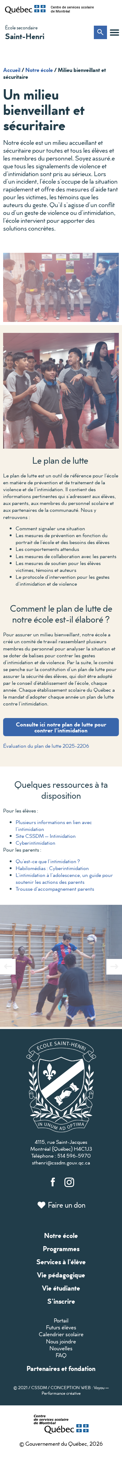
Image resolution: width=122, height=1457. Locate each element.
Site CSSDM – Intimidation (46, 835)
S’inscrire (61, 1301)
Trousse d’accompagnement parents (55, 888)
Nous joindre (61, 1341)
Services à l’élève (61, 1261)
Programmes (61, 1248)
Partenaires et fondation (61, 1368)
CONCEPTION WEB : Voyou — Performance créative (75, 1390)
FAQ (61, 1355)
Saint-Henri (24, 36)
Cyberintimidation (35, 842)
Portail (61, 1320)
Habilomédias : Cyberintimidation (52, 868)
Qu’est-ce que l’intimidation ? (48, 861)
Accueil (11, 70)
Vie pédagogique (61, 1275)
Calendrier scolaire (61, 1334)
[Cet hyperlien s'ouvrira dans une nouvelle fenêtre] (25, 9)
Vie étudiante (61, 1288)
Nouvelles (61, 1348)
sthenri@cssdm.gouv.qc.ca (61, 1162)
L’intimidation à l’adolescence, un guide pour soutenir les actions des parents (64, 878)
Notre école (39, 70)
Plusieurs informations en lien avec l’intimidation (54, 825)
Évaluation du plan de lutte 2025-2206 (46, 745)
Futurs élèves (61, 1327)
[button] (114, 32)
